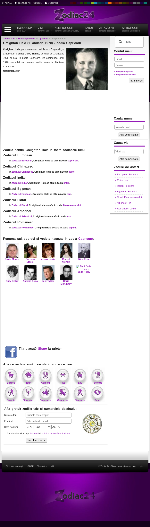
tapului (72, 227)
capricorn (73, 160)
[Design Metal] (134, 3)
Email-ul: (9, 421)
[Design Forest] (124, 3)
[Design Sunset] (120, 3)
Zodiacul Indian (20, 183)
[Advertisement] (55, 119)
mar (69, 216)
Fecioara (97, 382)
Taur (28, 382)
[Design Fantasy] (131, 3)
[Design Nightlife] (141, 3)
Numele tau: (10, 415)
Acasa (8, 3)
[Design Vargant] (117, 3)
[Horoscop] (75, 495)
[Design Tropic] (88, 3)
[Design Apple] (92, 3)
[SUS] (141, 466)
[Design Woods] (85, 3)
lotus (66, 183)
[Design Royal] (102, 3)
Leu (80, 382)
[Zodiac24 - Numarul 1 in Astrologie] (75, 15)
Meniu (7, 29)
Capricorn (85, 238)
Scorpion (28, 400)
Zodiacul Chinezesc (22, 171)
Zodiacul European (22, 160)
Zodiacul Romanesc (23, 227)
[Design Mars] (113, 3)
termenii (34, 433)
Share (42, 348)
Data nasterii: (11, 427)
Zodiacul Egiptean (21, 194)
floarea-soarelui (72, 205)
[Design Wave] (145, 3)
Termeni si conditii (45, 466)
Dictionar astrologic (15, 466)
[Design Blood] (71, 3)
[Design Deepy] (106, 3)
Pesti (97, 400)
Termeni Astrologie (30, 3)
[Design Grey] (138, 3)
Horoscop (24, 29)
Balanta (11, 400)
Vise (43, 29)
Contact (53, 3)
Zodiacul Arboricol (22, 216)
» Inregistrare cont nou (125, 74)
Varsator (80, 400)
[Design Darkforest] (81, 3)
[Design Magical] (78, 3)
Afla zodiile (107, 29)
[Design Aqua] (95, 3)
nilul (69, 194)
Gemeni (45, 382)
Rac (63, 382)
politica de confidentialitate (56, 433)
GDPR (31, 466)
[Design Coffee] (127, 3)
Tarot (89, 29)
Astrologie (131, 29)
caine (72, 171)
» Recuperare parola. (124, 71)
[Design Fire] (110, 3)
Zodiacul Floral (20, 205)
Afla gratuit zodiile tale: (40, 408)
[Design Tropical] (99, 3)
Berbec (11, 382)
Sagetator (45, 400)
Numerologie (67, 29)
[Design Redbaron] (74, 3)
